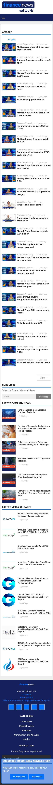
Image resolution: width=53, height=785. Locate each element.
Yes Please (37, 777)
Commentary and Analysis (26, 735)
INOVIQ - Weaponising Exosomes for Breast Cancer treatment (33, 514)
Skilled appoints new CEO (30, 323)
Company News (23, 97)
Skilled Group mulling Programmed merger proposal (32, 298)
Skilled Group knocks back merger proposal (30, 245)
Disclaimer (26, 694)
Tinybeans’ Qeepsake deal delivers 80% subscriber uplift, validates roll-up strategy (34, 428)
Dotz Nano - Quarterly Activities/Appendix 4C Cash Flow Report (33, 629)
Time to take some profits (30, 205)
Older (44, 378)
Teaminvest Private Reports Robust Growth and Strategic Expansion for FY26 (34, 493)
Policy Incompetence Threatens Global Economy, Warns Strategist (33, 443)
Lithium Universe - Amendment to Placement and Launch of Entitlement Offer (33, 580)
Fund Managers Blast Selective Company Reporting (32, 411)
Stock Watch (22, 202)
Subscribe (43, 397)
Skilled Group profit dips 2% (31, 99)
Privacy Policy (26, 697)
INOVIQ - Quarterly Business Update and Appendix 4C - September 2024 (34, 644)
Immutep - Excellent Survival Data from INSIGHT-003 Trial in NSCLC (33, 531)
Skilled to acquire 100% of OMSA (33, 362)
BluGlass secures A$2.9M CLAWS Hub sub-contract (33, 547)
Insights (26, 739)
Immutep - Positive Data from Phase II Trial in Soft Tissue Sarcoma (34, 563)
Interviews (26, 730)
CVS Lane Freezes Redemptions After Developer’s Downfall (32, 476)
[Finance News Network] (18, 6)
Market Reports (23, 44)
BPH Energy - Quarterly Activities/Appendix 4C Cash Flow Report (33, 661)
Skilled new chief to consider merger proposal (31, 271)
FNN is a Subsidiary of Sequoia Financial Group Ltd (26, 700)
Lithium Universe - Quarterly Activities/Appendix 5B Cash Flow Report (33, 596)
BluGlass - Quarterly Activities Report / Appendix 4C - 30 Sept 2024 (34, 612)
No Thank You (19, 777)
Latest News (26, 721)
